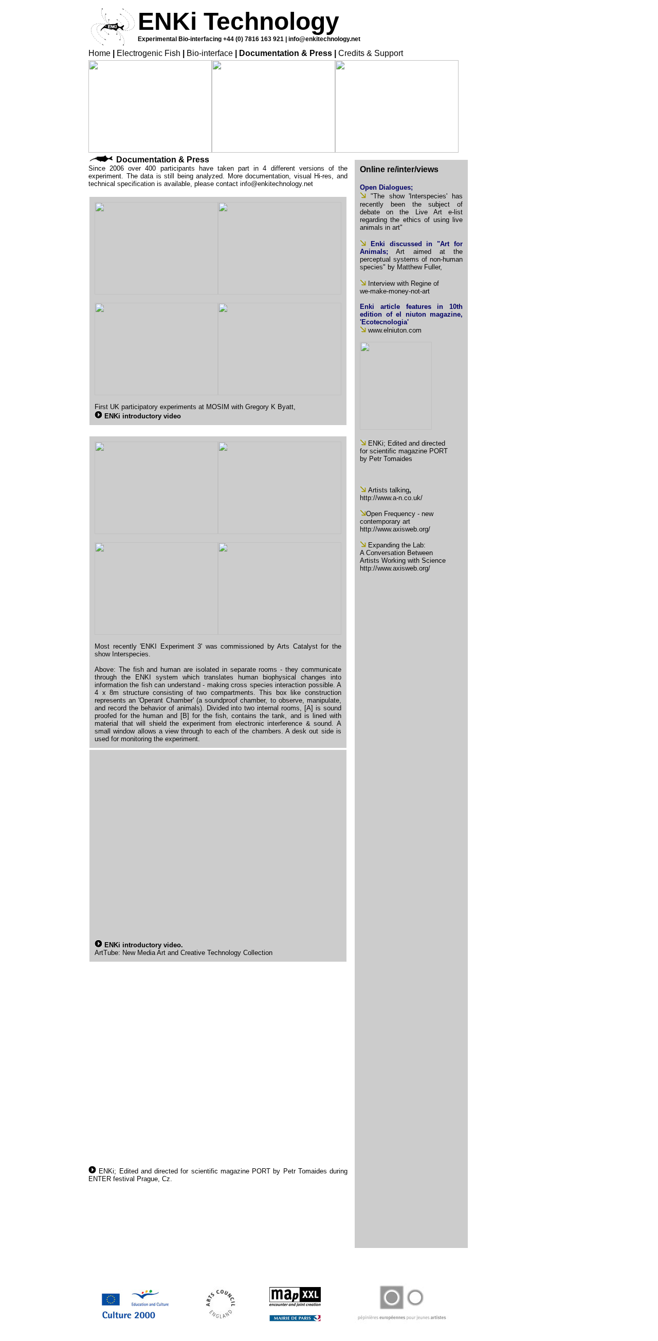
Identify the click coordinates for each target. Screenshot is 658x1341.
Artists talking (388, 490)
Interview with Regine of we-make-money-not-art (399, 287)
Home (99, 53)
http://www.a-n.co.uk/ (391, 498)
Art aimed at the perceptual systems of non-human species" (411, 259)
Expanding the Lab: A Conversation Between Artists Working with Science (403, 552)
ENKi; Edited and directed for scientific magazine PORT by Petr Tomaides (213, 1171)
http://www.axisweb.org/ (395, 529)
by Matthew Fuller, (415, 267)
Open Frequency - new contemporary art (396, 517)
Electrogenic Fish (148, 53)
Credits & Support (370, 53)
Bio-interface (210, 53)
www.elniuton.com (395, 330)
